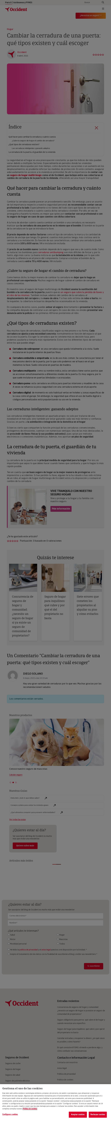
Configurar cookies (10, 1114)
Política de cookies (30, 1109)
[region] (55, 1102)
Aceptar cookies (78, 1115)
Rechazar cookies (97, 1115)
